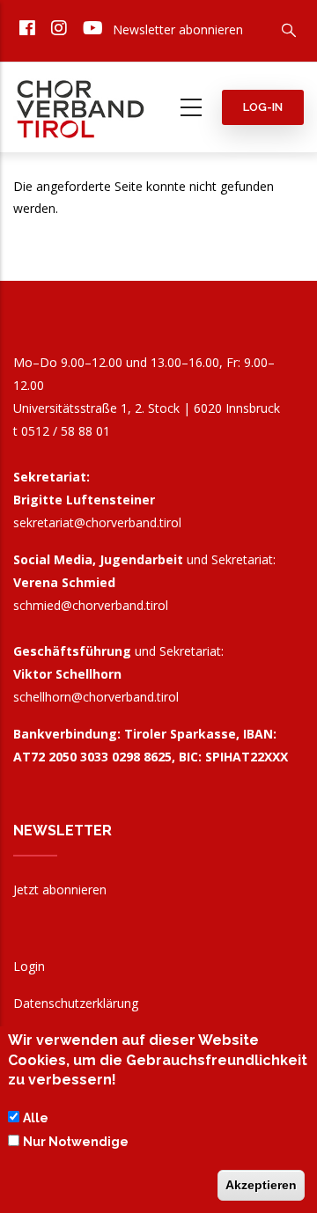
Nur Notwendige (76, 1142)
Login (29, 966)
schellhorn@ (96, 696)
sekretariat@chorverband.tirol (97, 522)
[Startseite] (81, 104)
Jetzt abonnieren (60, 889)
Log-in (263, 107)
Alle (35, 1118)
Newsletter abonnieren (178, 29)
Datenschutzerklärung (75, 1003)
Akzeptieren (261, 1185)
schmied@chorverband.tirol (90, 605)
